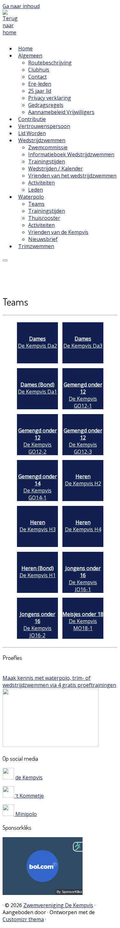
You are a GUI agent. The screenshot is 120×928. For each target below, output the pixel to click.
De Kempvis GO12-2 (37, 441)
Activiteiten (41, 182)
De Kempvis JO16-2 (37, 625)
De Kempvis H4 (83, 526)
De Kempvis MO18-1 (82, 621)
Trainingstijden (46, 161)
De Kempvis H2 (83, 480)
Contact (37, 76)
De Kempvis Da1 (37, 388)
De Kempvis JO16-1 (83, 579)
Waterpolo (31, 196)
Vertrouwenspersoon (44, 126)
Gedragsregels (45, 104)
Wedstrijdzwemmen (41, 140)
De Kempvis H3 (38, 526)
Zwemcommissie (48, 147)
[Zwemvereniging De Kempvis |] (12, 32)
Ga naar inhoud (21, 6)
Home (25, 48)
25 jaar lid (39, 90)
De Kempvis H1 (38, 572)
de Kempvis (29, 777)
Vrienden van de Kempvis (58, 232)
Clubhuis (38, 69)
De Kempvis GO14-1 (37, 487)
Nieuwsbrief (43, 239)
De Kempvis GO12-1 (83, 395)
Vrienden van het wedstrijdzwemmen (72, 175)
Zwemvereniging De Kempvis (58, 905)
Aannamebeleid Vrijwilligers (61, 112)
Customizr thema (23, 919)
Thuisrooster (44, 217)
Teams (36, 203)
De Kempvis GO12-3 (83, 441)
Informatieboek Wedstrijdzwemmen (71, 154)
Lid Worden (32, 133)
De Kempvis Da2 (37, 342)
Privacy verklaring (49, 97)
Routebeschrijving (50, 62)
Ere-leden (39, 83)
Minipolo (25, 814)
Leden (35, 189)
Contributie (32, 119)
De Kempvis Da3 (82, 342)
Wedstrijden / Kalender (55, 168)
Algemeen (30, 55)
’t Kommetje (29, 795)
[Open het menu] (5, 260)
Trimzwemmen (36, 246)
